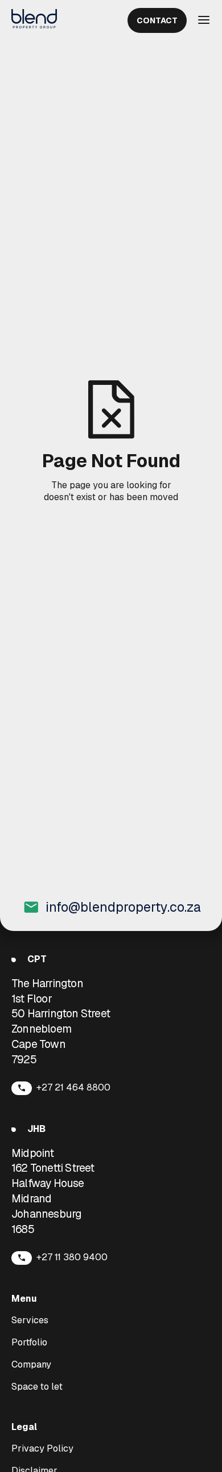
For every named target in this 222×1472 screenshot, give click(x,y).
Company (31, 1364)
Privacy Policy (42, 1448)
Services (29, 1320)
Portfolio (29, 1342)
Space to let (37, 1387)
